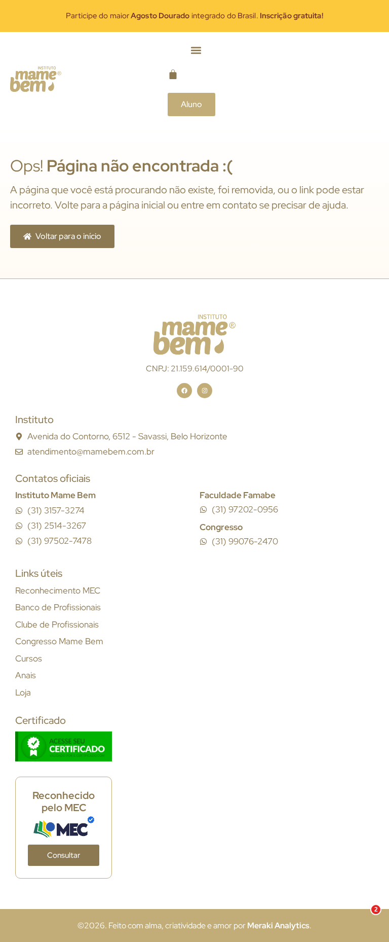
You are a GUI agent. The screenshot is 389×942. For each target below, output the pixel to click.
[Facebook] (184, 390)
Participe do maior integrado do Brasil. (194, 16)
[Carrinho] (173, 74)
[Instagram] (204, 390)
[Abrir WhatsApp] (363, 916)
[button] (196, 50)
